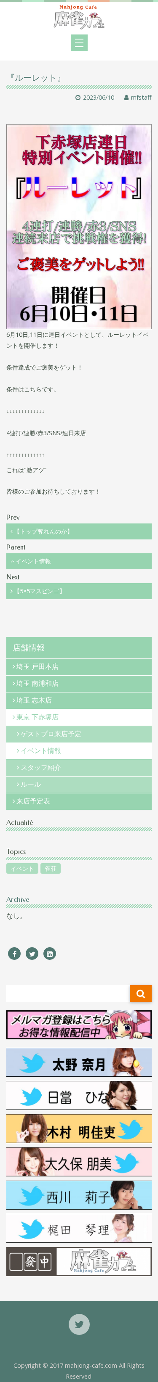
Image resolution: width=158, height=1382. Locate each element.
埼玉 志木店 (34, 700)
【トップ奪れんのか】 (43, 531)
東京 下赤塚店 (37, 717)
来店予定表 (33, 801)
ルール (31, 784)
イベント (22, 868)
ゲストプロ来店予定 (51, 734)
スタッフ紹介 (41, 768)
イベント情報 (33, 561)
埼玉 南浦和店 (37, 683)
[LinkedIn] (50, 953)
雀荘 (50, 868)
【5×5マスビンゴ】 (39, 591)
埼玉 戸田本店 (37, 667)
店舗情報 (29, 648)
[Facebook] (14, 953)
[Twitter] (32, 953)
